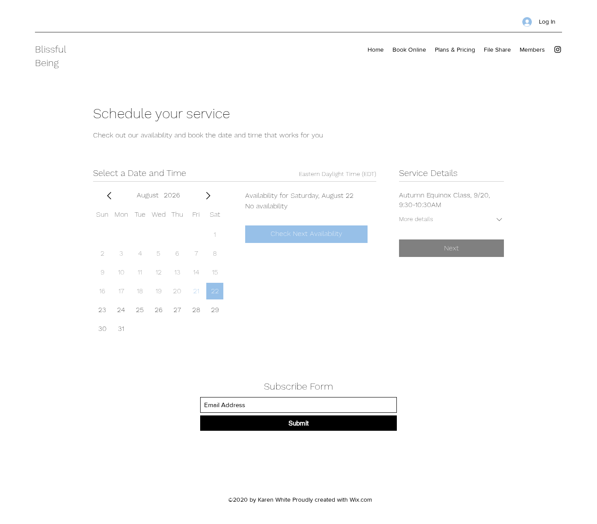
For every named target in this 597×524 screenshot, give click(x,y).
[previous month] (109, 195)
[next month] (208, 195)
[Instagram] (557, 49)
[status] (337, 174)
